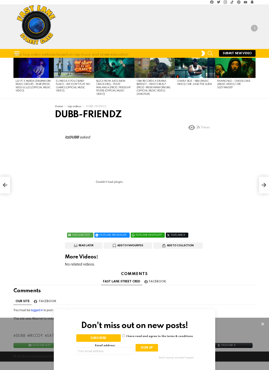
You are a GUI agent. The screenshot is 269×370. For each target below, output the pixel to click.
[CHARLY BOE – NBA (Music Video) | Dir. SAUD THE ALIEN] (195, 68)
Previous (15, 78)
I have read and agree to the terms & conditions (159, 336)
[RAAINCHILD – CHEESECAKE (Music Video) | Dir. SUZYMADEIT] (235, 68)
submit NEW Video (237, 53)
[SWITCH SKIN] (203, 53)
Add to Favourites (130, 245)
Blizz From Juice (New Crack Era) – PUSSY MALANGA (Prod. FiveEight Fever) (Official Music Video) (113, 87)
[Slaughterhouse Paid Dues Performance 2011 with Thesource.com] (5, 185)
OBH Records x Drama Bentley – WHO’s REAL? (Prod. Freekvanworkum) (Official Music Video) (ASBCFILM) (153, 87)
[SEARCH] (210, 53)
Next (253, 78)
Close (262, 324)
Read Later (86, 245)
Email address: (105, 345)
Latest (254, 29)
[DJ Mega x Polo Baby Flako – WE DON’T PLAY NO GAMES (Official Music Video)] (74, 68)
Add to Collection (180, 245)
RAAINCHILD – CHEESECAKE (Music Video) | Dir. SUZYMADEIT (233, 84)
